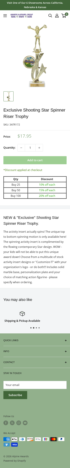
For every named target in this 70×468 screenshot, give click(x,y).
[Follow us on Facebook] (5, 422)
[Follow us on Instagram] (18, 422)
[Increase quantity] (39, 147)
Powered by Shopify (14, 460)
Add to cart (35, 160)
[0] (64, 16)
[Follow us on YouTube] (25, 422)
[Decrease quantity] (21, 147)
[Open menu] (5, 15)
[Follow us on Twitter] (12, 422)
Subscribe (15, 395)
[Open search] (50, 16)
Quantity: (9, 147)
